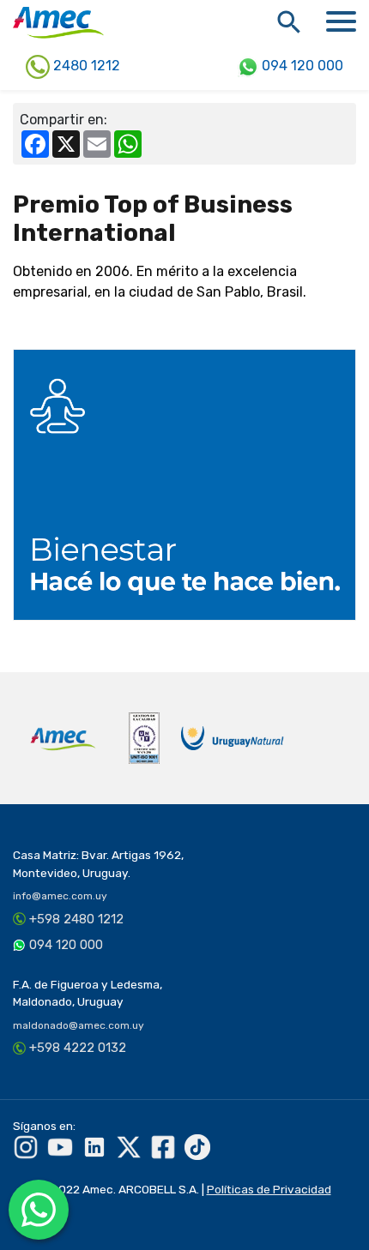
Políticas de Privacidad (269, 1189)
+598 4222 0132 (77, 1047)
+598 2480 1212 (76, 919)
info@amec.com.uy (60, 896)
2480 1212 (85, 65)
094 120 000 (300, 65)
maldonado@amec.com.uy (78, 1025)
